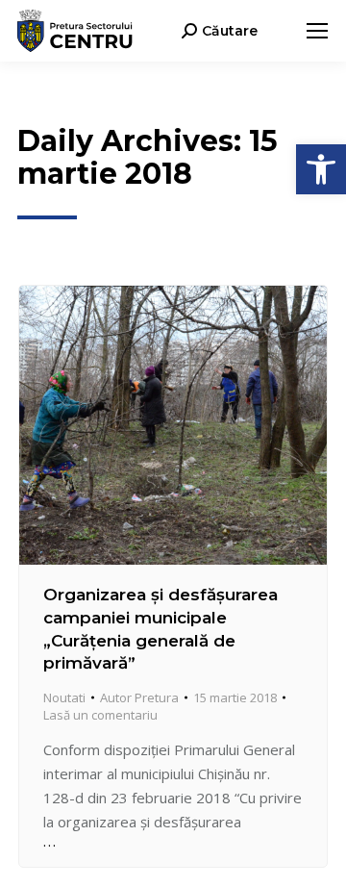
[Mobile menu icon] (317, 30)
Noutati (64, 697)
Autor (139, 697)
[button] (321, 169)
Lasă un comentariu (100, 714)
